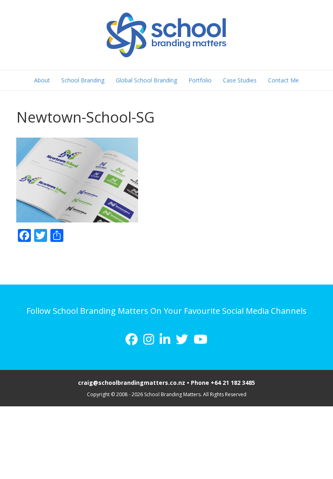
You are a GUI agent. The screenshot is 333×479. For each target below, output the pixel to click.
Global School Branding (146, 80)
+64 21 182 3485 (233, 382)
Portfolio (200, 80)
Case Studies (240, 80)
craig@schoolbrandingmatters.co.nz (131, 382)
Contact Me (283, 80)
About (42, 80)
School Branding (82, 80)
